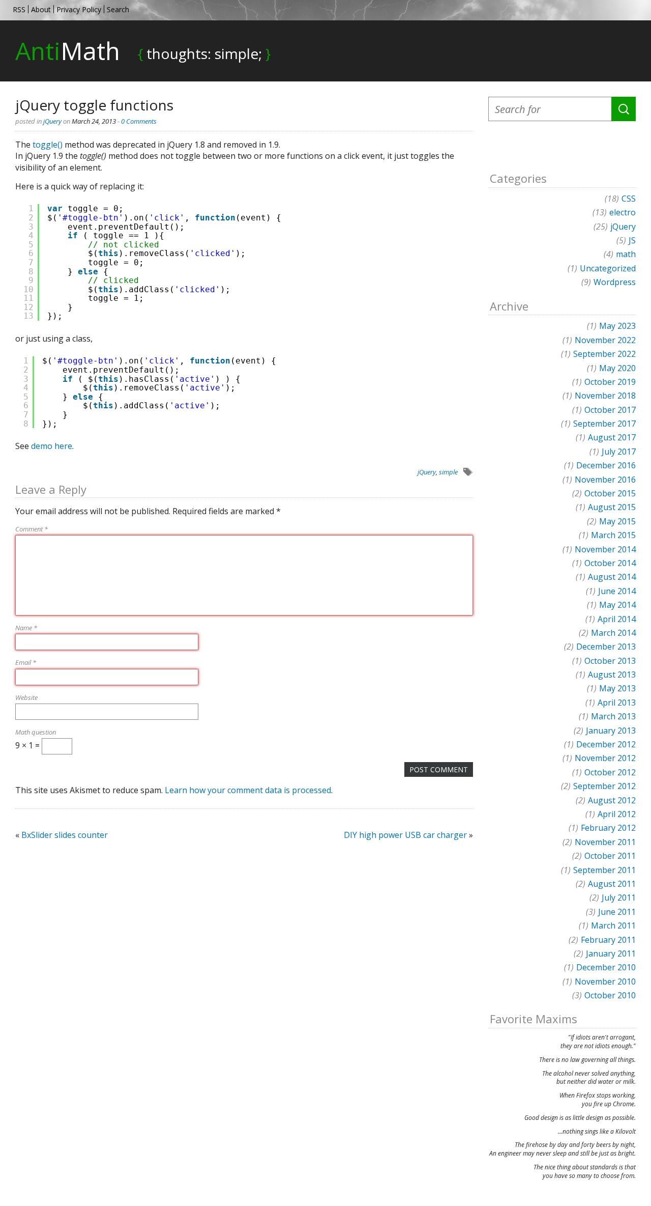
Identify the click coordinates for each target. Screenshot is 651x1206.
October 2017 (610, 409)
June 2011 (617, 911)
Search (118, 9)
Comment (31, 529)
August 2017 (612, 437)
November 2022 (605, 340)
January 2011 (611, 953)
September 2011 (604, 870)
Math (67, 50)
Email (25, 662)
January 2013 (611, 730)
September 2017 (604, 423)
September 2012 (604, 786)
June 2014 (617, 591)
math (626, 254)
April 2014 (617, 619)
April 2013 (617, 702)
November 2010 (605, 981)
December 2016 (606, 465)
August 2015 (612, 507)
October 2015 (610, 493)
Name (26, 627)
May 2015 (617, 521)
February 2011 (608, 939)
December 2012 (606, 744)
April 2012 (617, 814)
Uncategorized (608, 268)
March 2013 (613, 716)
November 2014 (605, 549)
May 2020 (617, 368)
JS (632, 240)
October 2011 (610, 855)
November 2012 (605, 758)
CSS (629, 198)
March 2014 (613, 632)
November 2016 (605, 479)
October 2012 (610, 772)
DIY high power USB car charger (405, 834)
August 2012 (612, 800)
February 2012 (608, 827)
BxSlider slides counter (64, 834)
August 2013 (612, 674)
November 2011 (605, 842)
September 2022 (604, 353)
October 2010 (610, 995)
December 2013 (606, 646)
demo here (51, 446)
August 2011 (612, 883)
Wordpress (615, 282)
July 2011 (619, 897)
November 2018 (605, 395)
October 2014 (610, 563)
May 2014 (617, 604)
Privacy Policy (78, 9)
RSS (19, 9)
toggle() (48, 144)
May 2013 (617, 688)
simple (448, 471)
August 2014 (612, 576)
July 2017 (619, 451)
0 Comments (139, 121)
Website (26, 697)
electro (622, 212)
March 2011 (613, 925)
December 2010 (606, 967)
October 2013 (610, 660)
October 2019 (610, 381)
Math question (35, 732)
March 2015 (613, 535)
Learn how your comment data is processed (248, 790)
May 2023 (617, 325)
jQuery (52, 121)
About (41, 9)
